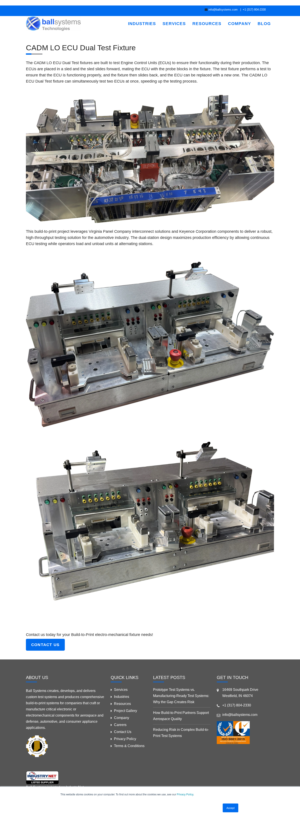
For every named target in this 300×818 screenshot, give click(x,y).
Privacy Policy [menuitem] (125, 739)
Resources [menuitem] (206, 23)
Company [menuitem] (239, 23)
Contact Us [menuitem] (122, 732)
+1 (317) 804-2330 (254, 9)
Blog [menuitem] (264, 23)
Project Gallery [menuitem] (125, 711)
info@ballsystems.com (223, 9)
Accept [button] (230, 808)
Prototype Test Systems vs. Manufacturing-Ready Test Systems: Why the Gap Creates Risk (181, 696)
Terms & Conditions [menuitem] (129, 746)
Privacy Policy (185, 794)
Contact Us (45, 645)
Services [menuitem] (174, 23)
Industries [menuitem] (142, 23)
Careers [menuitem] (120, 725)
